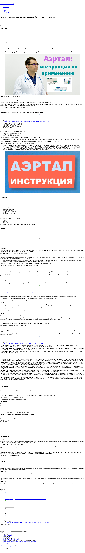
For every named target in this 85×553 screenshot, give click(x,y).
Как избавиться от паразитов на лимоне (11, 539)
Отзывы (4, 10)
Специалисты (5, 9)
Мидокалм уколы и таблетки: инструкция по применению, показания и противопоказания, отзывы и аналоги (27, 522)
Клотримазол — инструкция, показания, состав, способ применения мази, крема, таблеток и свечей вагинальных (27, 506)
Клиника (2, 0)
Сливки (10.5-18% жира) (7, 535)
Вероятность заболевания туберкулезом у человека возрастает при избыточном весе (19, 541)
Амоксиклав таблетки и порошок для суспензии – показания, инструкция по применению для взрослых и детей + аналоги (27, 121)
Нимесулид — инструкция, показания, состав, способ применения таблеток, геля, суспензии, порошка (23, 343)
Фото (4, 8)
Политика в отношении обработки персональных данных (11, 549)
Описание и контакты (7, 12)
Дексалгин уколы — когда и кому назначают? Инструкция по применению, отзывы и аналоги (21, 292)
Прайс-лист (5, 11)
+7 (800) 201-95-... (7, 3)
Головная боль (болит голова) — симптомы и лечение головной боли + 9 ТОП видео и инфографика (23, 245)
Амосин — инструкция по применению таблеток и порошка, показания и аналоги (21, 514)
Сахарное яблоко (6, 543)
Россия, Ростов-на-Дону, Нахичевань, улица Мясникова (11, 546)
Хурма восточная (6, 537)
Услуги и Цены (6, 7)
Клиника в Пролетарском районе (7, 545)
